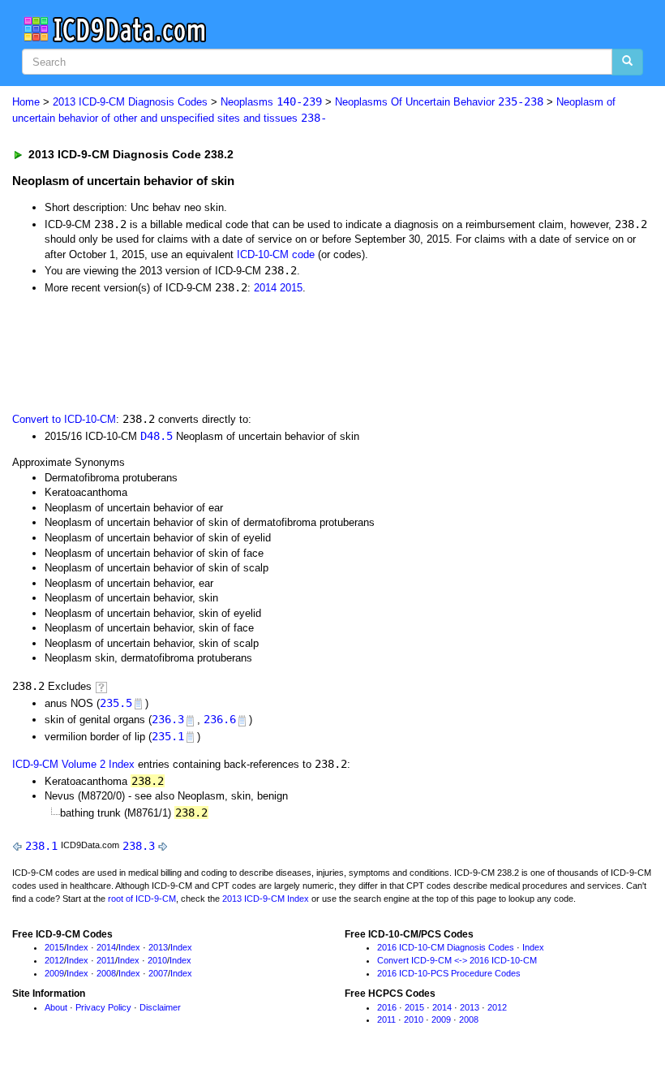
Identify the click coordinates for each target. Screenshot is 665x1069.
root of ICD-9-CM (142, 898)
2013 (158, 947)
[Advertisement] (301, 351)
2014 (265, 288)
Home (26, 102)
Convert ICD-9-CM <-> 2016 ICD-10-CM (457, 960)
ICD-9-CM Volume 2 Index (73, 764)
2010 (157, 960)
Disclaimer (160, 1007)
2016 (387, 1007)
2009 (54, 973)
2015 (291, 288)
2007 (158, 973)
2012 (54, 960)
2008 (106, 973)
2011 (106, 960)
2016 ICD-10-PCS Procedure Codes (449, 973)
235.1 (168, 736)
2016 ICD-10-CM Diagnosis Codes (445, 947)
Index (77, 947)
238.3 (138, 845)
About (56, 1007)
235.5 (116, 702)
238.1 (41, 845)
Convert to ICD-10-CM (64, 419)
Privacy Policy (103, 1007)
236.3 (168, 719)
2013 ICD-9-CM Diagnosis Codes (130, 102)
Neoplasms (271, 102)
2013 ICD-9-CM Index (265, 898)
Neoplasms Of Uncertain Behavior (439, 102)
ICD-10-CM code (276, 254)
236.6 (220, 719)
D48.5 (156, 435)
